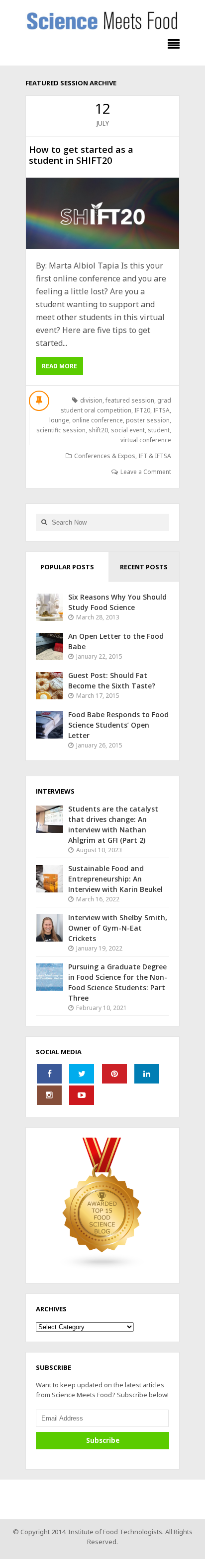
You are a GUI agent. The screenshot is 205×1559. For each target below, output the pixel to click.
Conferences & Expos (104, 456)
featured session (129, 400)
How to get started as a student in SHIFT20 (81, 154)
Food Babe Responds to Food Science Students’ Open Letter (118, 725)
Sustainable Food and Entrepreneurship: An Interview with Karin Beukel (115, 879)
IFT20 (142, 410)
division (91, 400)
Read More (59, 366)
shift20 (98, 430)
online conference (97, 420)
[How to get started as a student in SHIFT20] (102, 213)
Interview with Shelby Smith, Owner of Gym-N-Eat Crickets (117, 928)
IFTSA (161, 410)
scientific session (61, 430)
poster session (148, 420)
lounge (59, 420)
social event (128, 430)
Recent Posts (144, 566)
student (159, 430)
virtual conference (145, 440)
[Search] (44, 522)
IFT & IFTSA (154, 456)
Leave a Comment (145, 472)
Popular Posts (67, 566)
